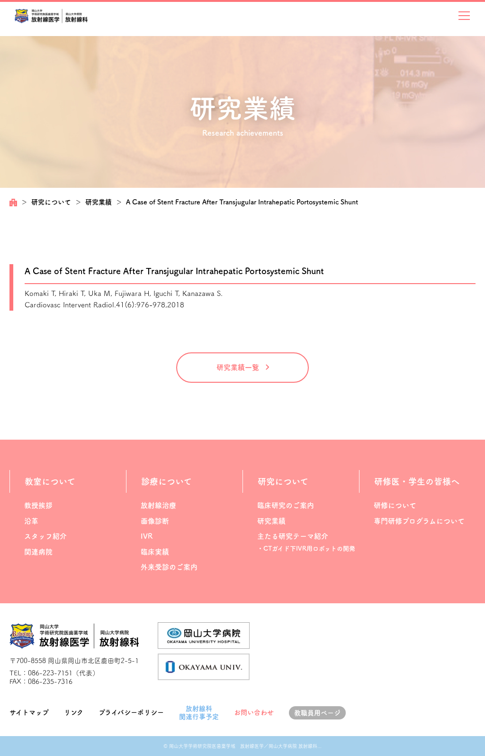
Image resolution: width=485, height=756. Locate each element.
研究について (51, 202)
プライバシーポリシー (131, 712)
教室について (50, 481)
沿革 (31, 521)
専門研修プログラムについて (419, 521)
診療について (166, 481)
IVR (147, 536)
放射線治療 (158, 505)
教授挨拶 (38, 505)
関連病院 (38, 551)
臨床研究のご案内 (285, 505)
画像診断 (155, 521)
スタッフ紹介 (45, 536)
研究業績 (98, 202)
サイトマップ (29, 712)
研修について (395, 505)
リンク (73, 712)
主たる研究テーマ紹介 (292, 536)
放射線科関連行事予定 (199, 712)
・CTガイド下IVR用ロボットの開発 (306, 548)
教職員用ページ (317, 713)
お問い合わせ (254, 712)
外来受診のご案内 (169, 567)
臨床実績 (155, 551)
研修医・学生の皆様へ (416, 481)
